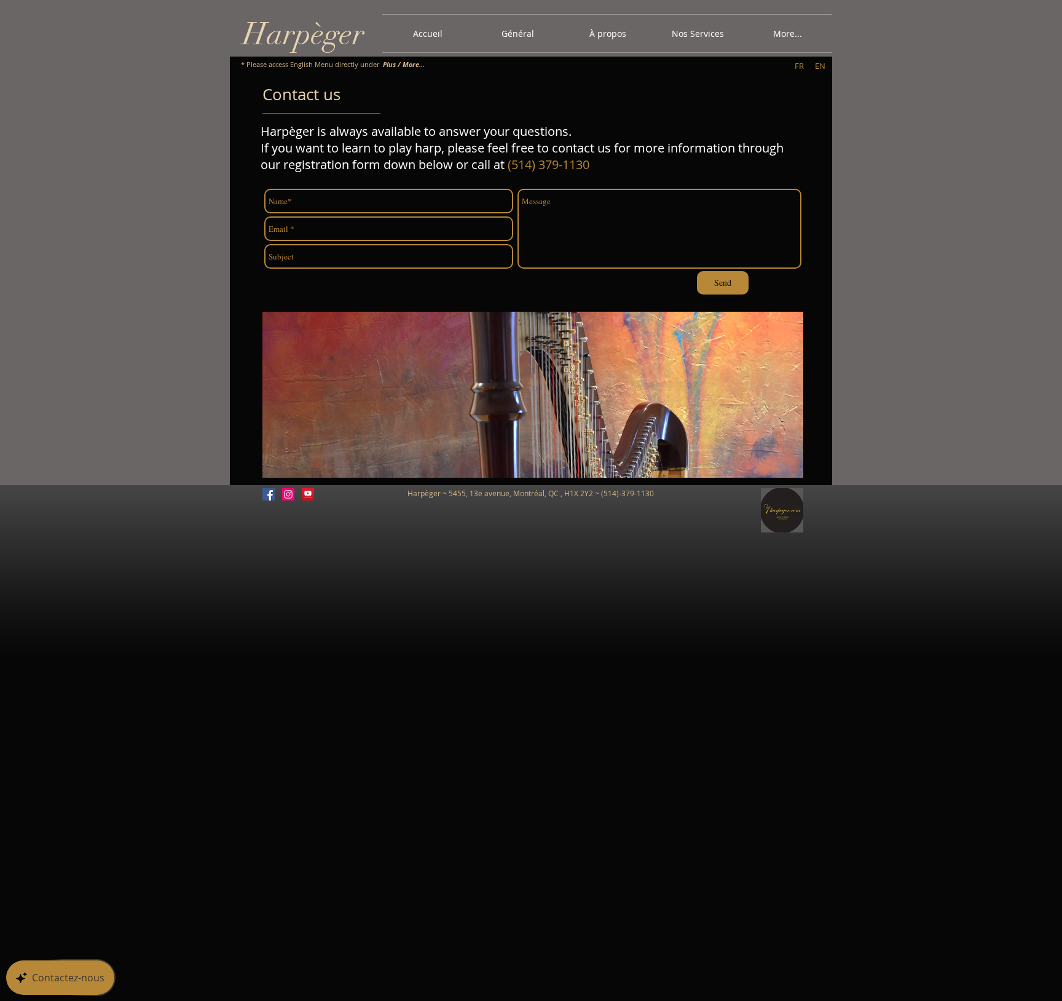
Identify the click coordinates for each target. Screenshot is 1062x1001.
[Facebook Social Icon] (268, 494)
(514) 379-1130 (548, 164)
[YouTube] (308, 494)
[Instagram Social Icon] (288, 494)
